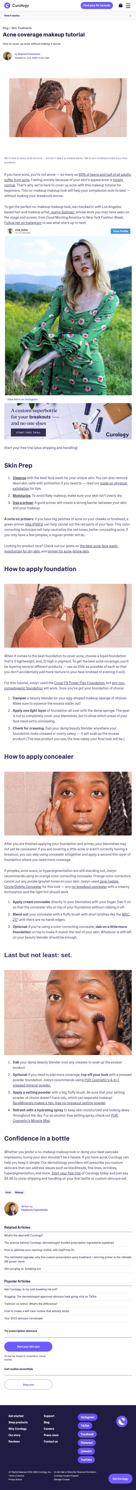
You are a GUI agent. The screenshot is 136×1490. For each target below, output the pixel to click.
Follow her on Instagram (23, 222)
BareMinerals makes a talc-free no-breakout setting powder (59, 1103)
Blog (47, 1422)
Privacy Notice (15, 1479)
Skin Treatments (22, 28)
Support (49, 1416)
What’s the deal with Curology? (23, 1235)
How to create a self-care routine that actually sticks (36, 1311)
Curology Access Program (66, 1475)
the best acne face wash (98, 546)
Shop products (18, 1422)
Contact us (51, 1441)
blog (5, 28)
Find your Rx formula (96, 5)
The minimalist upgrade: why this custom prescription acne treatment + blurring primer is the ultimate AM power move (67, 1259)
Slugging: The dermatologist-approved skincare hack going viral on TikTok (50, 1296)
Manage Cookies (62, 1479)
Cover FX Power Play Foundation (79, 683)
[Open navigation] (128, 5)
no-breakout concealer (89, 886)
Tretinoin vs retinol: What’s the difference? (30, 1304)
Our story (14, 1435)
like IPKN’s (34, 524)
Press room (51, 1435)
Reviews (14, 1441)
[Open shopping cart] (121, 5)
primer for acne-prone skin (68, 551)
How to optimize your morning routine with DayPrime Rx (39, 1250)
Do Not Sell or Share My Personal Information (75, 1472)
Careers (49, 1429)
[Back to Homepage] (16, 5)
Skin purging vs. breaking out (22, 1269)
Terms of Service (16, 1475)
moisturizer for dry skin (22, 551)
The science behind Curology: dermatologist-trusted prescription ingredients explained (59, 1243)
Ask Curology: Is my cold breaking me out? (31, 1289)
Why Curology (17, 1429)
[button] (68, 15)
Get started (16, 1416)
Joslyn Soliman (62, 212)
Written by (27, 1206)
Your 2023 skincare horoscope (23, 1318)
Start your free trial (66, 1173)
